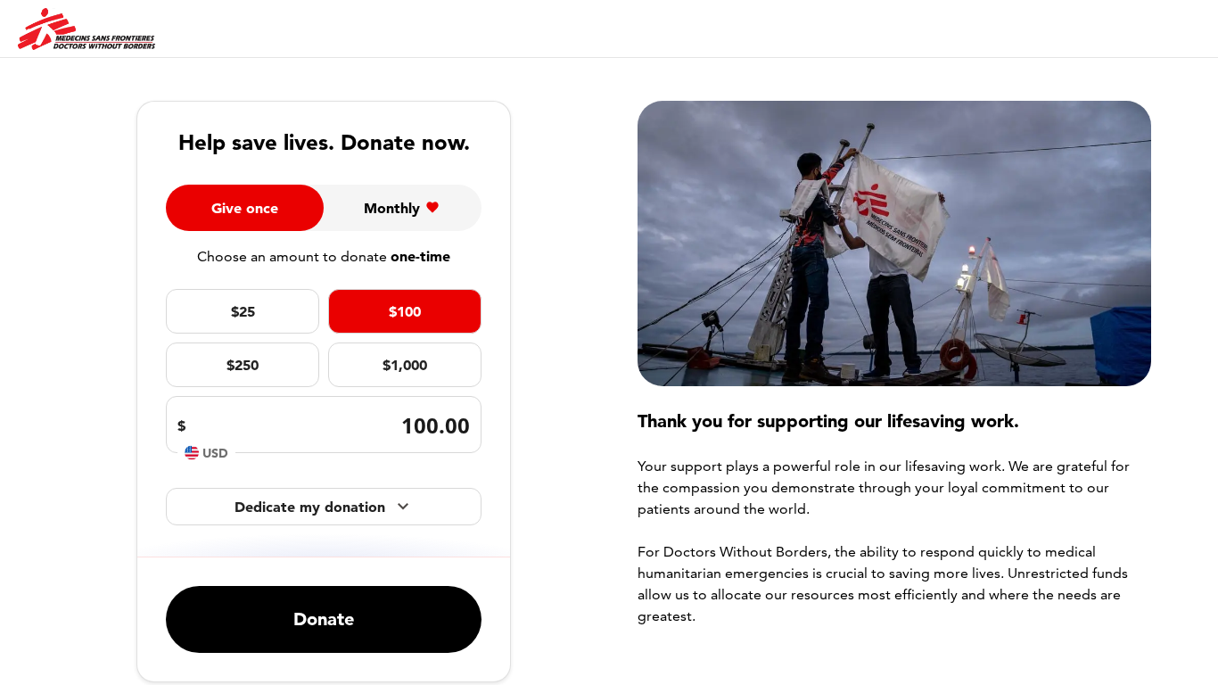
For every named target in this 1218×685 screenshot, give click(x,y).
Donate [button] (323, 619)
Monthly (392, 208)
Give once (244, 208)
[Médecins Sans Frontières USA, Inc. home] (86, 29)
